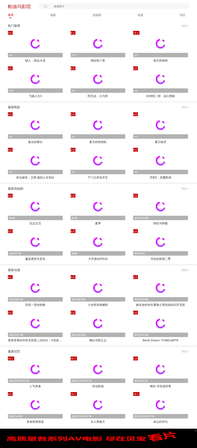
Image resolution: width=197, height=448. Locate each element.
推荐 (11, 15)
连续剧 (97, 15)
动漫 (140, 15)
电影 (53, 15)
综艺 (183, 15)
